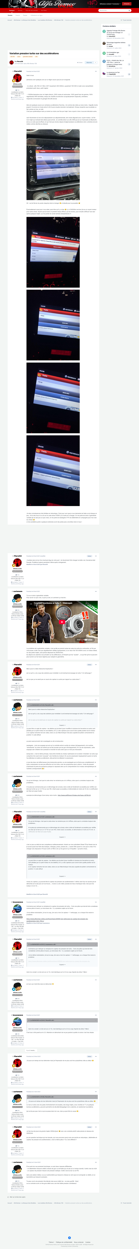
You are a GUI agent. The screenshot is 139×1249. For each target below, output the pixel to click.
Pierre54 (18, 71)
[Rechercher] (129, 10)
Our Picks (44, 10)
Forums (10, 15)
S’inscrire (126, 4)
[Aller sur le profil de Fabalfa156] (104, 73)
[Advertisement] (42, 37)
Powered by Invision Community (69, 1246)
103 (18, 90)
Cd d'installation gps (113, 52)
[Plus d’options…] (96, 71)
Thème (51, 1242)
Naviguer (12, 10)
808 (18, 610)
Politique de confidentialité (64, 1242)
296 (18, 921)
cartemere (17, 591)
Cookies (87, 1242)
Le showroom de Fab (113, 72)
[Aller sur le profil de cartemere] (17, 598)
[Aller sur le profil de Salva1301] (104, 31)
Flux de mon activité (32, 10)
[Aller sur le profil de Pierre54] (11, 62)
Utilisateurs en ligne (36, 15)
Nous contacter (79, 1242)
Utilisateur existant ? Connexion (110, 4)
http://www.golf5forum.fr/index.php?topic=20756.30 (74, 795)
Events (18, 15)
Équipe (25, 15)
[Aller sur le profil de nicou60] (104, 53)
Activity (20, 10)
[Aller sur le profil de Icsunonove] (17, 908)
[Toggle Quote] (29, 705)
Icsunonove (18, 902)
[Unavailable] (53, 164)
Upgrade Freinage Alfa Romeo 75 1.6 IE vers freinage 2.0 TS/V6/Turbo (116, 32)
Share (80, 62)
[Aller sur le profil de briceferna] (104, 61)
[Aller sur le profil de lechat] (104, 43)
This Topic (122, 10)
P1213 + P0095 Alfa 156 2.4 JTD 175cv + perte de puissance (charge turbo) (115, 62)
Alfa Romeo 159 (32, 63)
